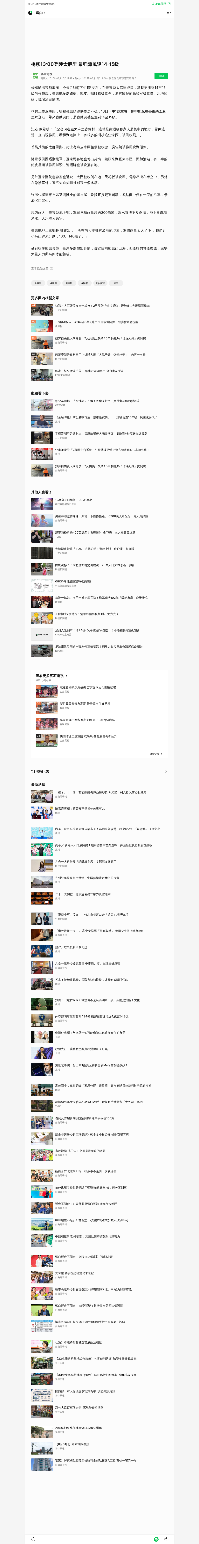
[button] (33, 1539)
